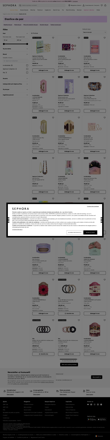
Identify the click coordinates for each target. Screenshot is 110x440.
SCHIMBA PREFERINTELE (74, 232)
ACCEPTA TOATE (90, 232)
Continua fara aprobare (93, 206)
